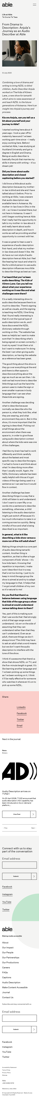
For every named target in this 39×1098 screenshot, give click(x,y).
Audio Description (11, 982)
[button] (34, 4)
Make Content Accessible (14, 987)
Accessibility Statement (9, 1067)
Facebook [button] (22, 713)
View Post (16, 814)
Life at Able (7, 14)
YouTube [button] (6, 902)
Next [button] (33, 828)
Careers (6, 967)
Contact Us (7, 997)
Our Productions (10, 962)
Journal (6, 992)
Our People (7, 952)
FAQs (5, 972)
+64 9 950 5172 (8, 1083)
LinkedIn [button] (21, 707)
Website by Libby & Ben (9, 1088)
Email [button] (19, 725)
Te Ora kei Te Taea (9, 17)
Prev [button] (5, 828)
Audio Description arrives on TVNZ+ (16, 792)
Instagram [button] (7, 894)
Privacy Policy (6, 1072)
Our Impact (8, 947)
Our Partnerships (10, 957)
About (5, 942)
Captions (6, 977)
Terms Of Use (6, 1070)
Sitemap (4, 1075)
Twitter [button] (20, 719)
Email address (11, 858)
